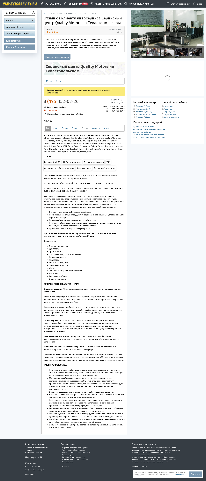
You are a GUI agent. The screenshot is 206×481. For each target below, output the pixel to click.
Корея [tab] (55, 128)
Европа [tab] (65, 128)
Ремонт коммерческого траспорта (76, 452)
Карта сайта (30, 474)
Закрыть (195, 474)
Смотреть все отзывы (57, 57)
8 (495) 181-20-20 (32, 467)
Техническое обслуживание (73, 450)
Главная (47, 13)
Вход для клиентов (34, 452)
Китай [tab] (106, 128)
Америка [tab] (96, 128)
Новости (65, 466)
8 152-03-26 (61, 101)
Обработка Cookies (139, 466)
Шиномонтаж (13, 40)
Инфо (58, 81)
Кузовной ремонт (15, 47)
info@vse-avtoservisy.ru (34, 470)
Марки (49, 81)
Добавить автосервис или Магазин (37, 449)
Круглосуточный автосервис (73, 457)
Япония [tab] (75, 128)
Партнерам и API (34, 457)
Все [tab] (47, 128)
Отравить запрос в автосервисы (75, 448)
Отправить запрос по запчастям (75, 459)
